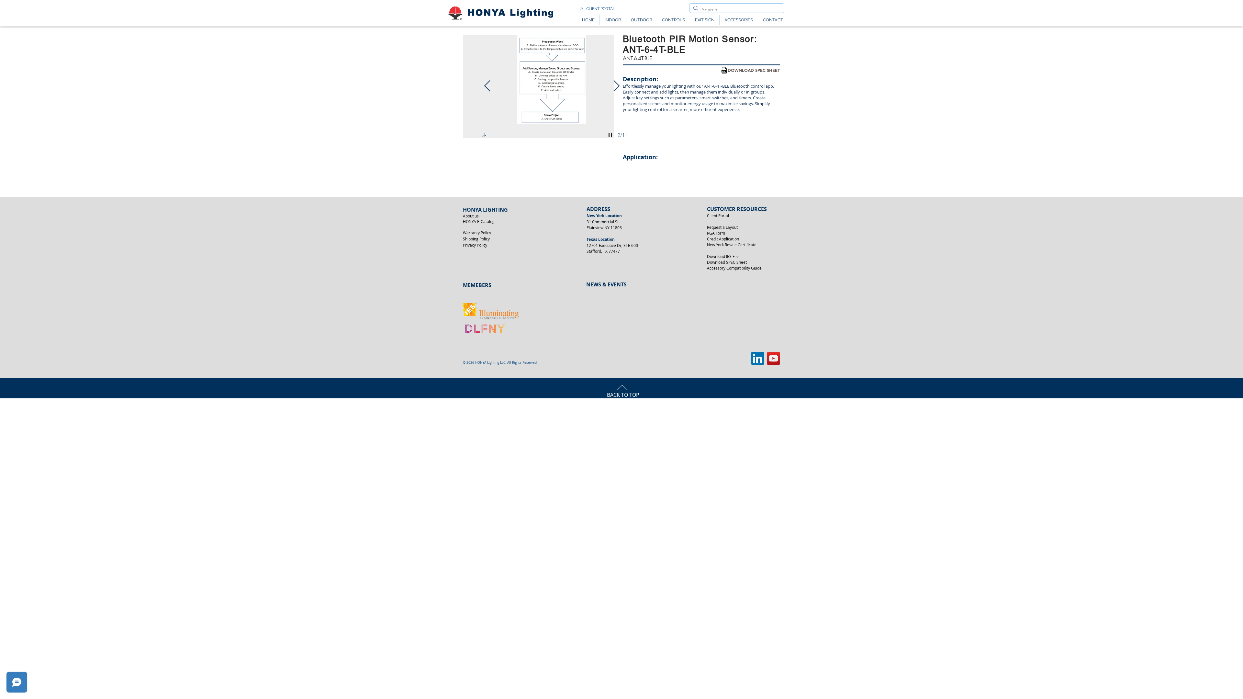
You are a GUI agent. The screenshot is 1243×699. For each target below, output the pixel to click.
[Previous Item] (487, 86)
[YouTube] (773, 358)
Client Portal (718, 215)
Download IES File (723, 256)
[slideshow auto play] (610, 135)
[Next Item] (616, 86)
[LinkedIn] (757, 358)
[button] (485, 136)
